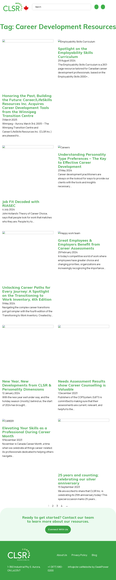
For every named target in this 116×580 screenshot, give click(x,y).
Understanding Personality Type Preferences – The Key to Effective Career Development (82, 160)
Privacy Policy (79, 555)
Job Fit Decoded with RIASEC (20, 203)
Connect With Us (58, 529)
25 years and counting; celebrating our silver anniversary (78, 479)
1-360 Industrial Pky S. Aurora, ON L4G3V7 (23, 568)
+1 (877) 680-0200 (55, 568)
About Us (62, 555)
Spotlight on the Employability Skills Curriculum (75, 52)
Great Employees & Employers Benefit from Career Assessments (79, 244)
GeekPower (102, 566)
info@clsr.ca (75, 566)
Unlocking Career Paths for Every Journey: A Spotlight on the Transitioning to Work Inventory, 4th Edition (27, 293)
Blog (94, 555)
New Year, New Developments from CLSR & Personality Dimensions (26, 385)
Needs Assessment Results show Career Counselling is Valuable (82, 385)
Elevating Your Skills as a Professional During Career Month (26, 432)
